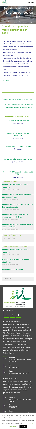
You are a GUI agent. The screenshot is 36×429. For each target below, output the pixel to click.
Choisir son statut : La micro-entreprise (18, 146)
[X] (6, 315)
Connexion (10, 421)
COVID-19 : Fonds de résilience (18, 120)
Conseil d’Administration (21, 421)
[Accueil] (2, 22)
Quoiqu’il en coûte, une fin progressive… (18, 159)
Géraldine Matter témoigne (12, 269)
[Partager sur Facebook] (9, 239)
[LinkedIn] (18, 315)
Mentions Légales (10, 423)
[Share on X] (4, 239)
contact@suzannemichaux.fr (19, 373)
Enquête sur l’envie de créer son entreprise (18, 134)
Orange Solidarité (24, 427)
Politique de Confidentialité (23, 423)
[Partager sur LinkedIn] (14, 239)
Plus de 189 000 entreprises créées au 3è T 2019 (18, 173)
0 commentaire (15, 189)
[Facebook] (12, 315)
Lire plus (6, 80)
